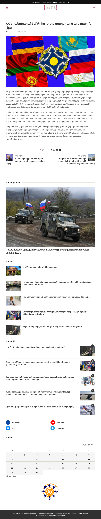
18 (49, 463)
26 (63, 468)
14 (89, 459)
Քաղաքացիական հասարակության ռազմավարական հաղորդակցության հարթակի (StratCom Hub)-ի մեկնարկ (40, 378)
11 (49, 459)
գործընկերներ (59, 2)
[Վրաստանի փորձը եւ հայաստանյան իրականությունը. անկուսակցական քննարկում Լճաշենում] (13, 286)
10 (37, 459)
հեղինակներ (46, 2)
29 (12, 472)
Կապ (67, 2)
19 (63, 463)
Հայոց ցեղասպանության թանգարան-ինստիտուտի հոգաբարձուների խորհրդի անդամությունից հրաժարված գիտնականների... (38, 393)
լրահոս (9, 261)
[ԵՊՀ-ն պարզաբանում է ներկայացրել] (13, 271)
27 (76, 468)
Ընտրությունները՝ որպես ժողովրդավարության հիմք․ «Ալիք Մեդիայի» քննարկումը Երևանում (55, 313)
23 (25, 468)
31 (37, 472)
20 (76, 463)
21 (89, 463)
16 (25, 463)
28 (89, 468)
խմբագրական (13, 182)
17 (37, 463)
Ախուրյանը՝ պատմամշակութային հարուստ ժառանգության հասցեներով (40, 406)
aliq (7, 31)
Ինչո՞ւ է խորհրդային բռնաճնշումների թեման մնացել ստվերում (52, 326)
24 (37, 468)
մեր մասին (36, 2)
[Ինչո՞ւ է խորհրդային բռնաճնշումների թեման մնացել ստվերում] (13, 330)
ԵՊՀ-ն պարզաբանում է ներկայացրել (40, 267)
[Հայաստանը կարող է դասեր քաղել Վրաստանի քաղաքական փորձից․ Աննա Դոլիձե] (13, 301)
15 (12, 463)
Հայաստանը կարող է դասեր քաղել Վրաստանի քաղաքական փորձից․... (56, 297)
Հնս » (15, 476)
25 (49, 468)
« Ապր (8, 476)
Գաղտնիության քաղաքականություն (50, 515)
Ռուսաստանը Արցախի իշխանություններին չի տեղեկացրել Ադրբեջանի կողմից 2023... (47, 251)
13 (76, 459)
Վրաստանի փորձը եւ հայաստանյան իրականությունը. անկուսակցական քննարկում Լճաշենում (57, 283)
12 (63, 459)
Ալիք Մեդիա (83, 513)
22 (12, 468)
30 (25, 472)
